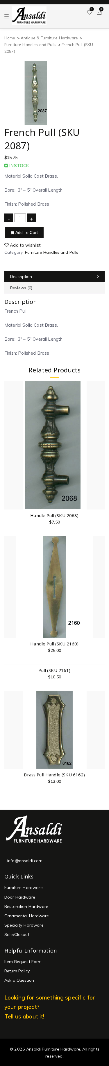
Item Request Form (23, 961)
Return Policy (17, 971)
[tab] (54, 276)
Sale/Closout (16, 934)
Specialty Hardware (24, 925)
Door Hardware (19, 897)
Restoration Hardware (26, 906)
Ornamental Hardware (26, 915)
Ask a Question (19, 980)
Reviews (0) (21, 287)
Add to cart (26, 232)
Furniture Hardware (23, 887)
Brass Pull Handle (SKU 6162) (54, 775)
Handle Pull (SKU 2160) (54, 644)
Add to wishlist (25, 245)
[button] (100, 466)
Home (9, 37)
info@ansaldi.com (24, 860)
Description (21, 276)
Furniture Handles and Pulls (30, 44)
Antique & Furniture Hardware (49, 37)
